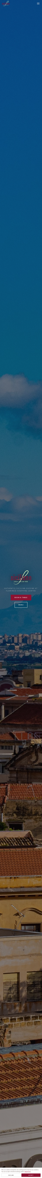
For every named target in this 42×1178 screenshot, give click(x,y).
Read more (28, 1171)
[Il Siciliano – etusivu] (6, 3)
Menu (20, 605)
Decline (11, 1175)
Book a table (21, 597)
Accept (31, 1175)
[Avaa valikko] (38, 3)
